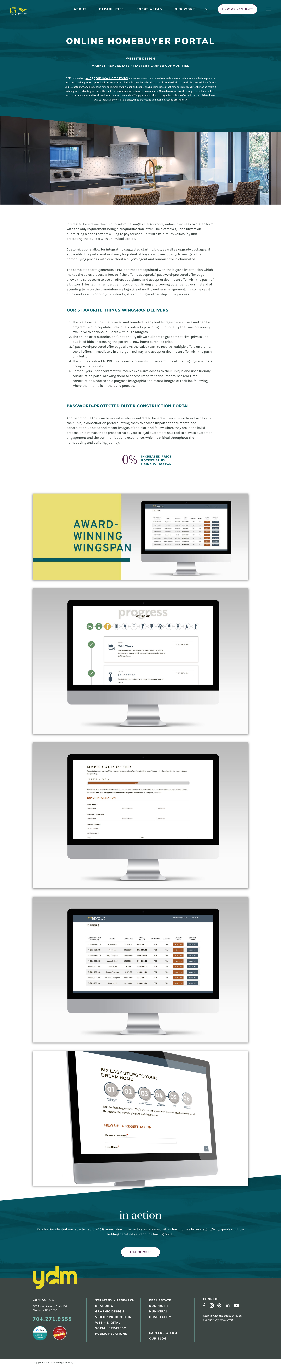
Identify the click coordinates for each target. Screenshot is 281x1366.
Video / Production (113, 1317)
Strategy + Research (157, 77)
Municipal (149, 157)
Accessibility (68, 1362)
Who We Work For (155, 53)
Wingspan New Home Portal (106, 78)
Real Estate (150, 145)
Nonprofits (150, 151)
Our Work (185, 9)
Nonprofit (159, 1306)
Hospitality (150, 164)
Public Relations (154, 96)
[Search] (206, 9)
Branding (149, 83)
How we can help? (237, 9)
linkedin (227, 1305)
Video (146, 121)
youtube (236, 1305)
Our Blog (148, 60)
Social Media (151, 115)
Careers (148, 47)
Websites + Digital (155, 109)
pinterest (219, 1305)
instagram (212, 1305)
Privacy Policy (56, 1362)
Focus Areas (149, 9)
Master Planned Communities (161, 66)
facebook (204, 1305)
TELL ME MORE (140, 1252)
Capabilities (111, 9)
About (80, 9)
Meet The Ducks (153, 41)
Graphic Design (153, 90)
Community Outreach (157, 102)
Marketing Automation (158, 128)
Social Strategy (110, 1328)
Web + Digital (107, 1323)
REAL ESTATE (160, 1300)
